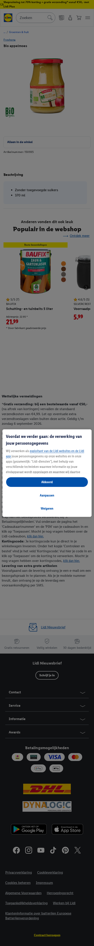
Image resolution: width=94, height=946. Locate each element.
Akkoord (47, 482)
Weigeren (47, 508)
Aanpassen (47, 495)
